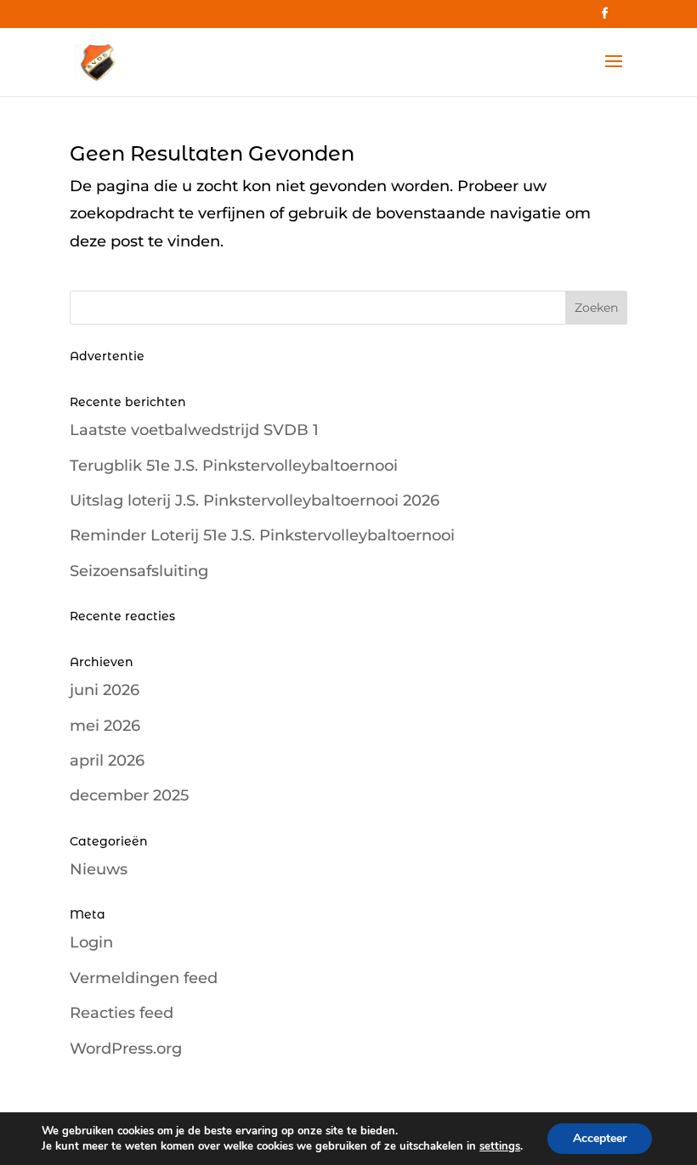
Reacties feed (121, 1013)
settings (499, 1146)
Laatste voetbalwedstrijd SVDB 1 (194, 430)
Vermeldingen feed (144, 978)
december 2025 (129, 795)
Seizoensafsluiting (139, 571)
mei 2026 (105, 725)
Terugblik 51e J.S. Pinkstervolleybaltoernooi (234, 465)
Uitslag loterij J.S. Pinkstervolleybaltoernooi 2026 (254, 500)
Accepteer (599, 1138)
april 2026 (107, 760)
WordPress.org (126, 1048)
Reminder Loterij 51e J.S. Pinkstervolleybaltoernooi (262, 535)
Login (91, 942)
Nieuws (99, 869)
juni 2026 (104, 690)
